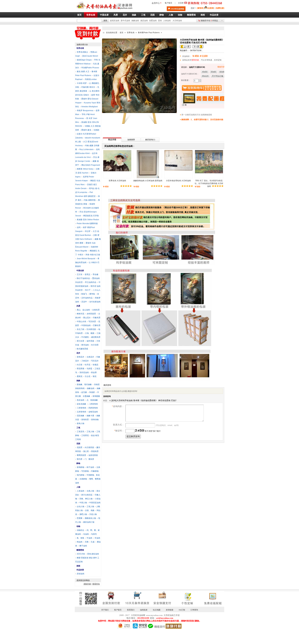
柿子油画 (90, 467)
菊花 (94, 376)
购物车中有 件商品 (209, 20)
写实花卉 (95, 361)
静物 (78, 463)
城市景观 (90, 341)
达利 (79, 227)
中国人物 (83, 503)
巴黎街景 (96, 325)
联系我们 (131, 610)
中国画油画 (86, 325)
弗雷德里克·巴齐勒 (91, 216)
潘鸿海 (92, 294)
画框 (78, 566)
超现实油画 (114, 20)
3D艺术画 (81, 554)
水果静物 (83, 479)
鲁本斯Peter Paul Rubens (149, 32)
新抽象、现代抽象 (84, 384)
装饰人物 (80, 423)
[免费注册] (220, 8)
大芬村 (181, 3)
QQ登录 (210, 8)
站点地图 (156, 610)
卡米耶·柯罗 (82, 83)
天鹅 (86, 542)
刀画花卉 (85, 361)
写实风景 (92, 321)
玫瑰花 (95, 365)
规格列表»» (222, 67)
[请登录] (200, 8)
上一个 (185, 46)
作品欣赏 (80, 570)
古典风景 (96, 310)
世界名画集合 (82, 52)
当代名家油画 (94, 302)
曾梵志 (87, 274)
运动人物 (80, 506)
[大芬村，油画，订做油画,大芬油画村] (104, 10)
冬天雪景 (95, 345)
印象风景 (96, 318)
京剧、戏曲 (89, 510)
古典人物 (90, 491)
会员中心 (156, 3)
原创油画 (80, 574)
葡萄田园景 (81, 455)
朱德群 (92, 392)
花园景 (79, 447)
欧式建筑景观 (82, 349)
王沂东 (79, 274)
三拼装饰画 (81, 408)
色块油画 (80, 400)
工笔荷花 (85, 435)
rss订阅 (182, 610)
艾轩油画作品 (87, 298)
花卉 (78, 353)
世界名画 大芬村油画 (117, 181)
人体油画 (167, 20)
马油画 (86, 534)
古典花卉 (90, 357)
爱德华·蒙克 (86, 130)
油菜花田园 (93, 455)
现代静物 (80, 475)
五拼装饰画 (81, 412)
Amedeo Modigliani (89, 107)
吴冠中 (84, 302)
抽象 (78, 380)
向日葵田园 (89, 447)
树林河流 (80, 314)
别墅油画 (153, 20)
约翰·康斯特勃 (90, 200)
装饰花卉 (80, 357)
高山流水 (87, 318)
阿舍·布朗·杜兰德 (93, 255)
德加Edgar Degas (84, 60)
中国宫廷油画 (94, 503)
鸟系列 (94, 534)
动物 (78, 526)
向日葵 (79, 365)
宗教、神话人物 (86, 499)
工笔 (78, 428)
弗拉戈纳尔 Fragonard (90, 165)
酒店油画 (144, 20)
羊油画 (97, 538)
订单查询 (194, 610)
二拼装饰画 (93, 404)
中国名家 (80, 270)
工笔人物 (90, 431)
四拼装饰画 (93, 408)
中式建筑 (85, 337)
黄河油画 (85, 345)
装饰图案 (96, 396)
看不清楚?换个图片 (152, 431)
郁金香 (94, 372)
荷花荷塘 (80, 368)
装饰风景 (85, 419)
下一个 (197, 46)
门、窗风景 (89, 459)
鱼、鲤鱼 (80, 538)
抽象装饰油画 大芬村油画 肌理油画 (147, 181)
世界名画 (130, 32)
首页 (121, 32)
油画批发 (143, 610)
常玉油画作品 (90, 282)
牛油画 (89, 538)
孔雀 (93, 542)
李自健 (95, 274)
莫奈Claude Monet (90, 56)
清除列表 (87, 584)
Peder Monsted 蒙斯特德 (87, 223)
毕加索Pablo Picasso (90, 68)
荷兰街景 (80, 341)
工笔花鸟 (80, 431)
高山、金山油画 (83, 310)
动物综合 (80, 530)
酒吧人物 (83, 514)
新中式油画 (125, 20)
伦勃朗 (96, 130)
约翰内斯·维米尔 (88, 87)
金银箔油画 (93, 412)
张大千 (88, 290)
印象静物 (95, 471)
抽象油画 (135, 20)
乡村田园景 (91, 314)
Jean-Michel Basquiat (86, 258)
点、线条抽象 (92, 400)
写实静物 (85, 471)
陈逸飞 (84, 294)
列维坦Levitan (91, 79)
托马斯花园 (91, 329)
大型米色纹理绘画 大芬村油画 (178, 181)
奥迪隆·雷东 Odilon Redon (88, 220)
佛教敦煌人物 (90, 518)
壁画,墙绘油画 (93, 554)
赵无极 (84, 392)
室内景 (79, 459)
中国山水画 (81, 321)
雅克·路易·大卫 (83, 71)
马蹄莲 (89, 368)
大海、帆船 (89, 333)
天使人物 (93, 514)
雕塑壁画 (80, 550)
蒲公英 (86, 451)
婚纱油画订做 (88, 522)
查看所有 (96, 584)
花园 (78, 443)
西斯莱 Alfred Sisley (85, 169)
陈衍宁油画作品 (83, 278)
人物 (78, 487)
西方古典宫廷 (87, 495)
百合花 (87, 376)
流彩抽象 (80, 416)
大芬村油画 (177, 20)
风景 (78, 306)
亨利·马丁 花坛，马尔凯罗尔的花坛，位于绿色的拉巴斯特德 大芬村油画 (209, 183)
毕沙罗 (87, 231)
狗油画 (79, 542)
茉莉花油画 (84, 372)
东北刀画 (80, 329)
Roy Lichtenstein (86, 149)
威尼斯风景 (95, 337)
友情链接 (169, 610)
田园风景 (95, 451)
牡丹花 (87, 365)
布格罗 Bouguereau (85, 110)
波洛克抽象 (81, 404)
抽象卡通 (90, 416)
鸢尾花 (79, 376)
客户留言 (168, 3)
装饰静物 (80, 467)
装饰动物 (95, 419)
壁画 (160, 20)
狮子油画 (83, 546)
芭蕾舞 (79, 518)
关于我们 (105, 610)
